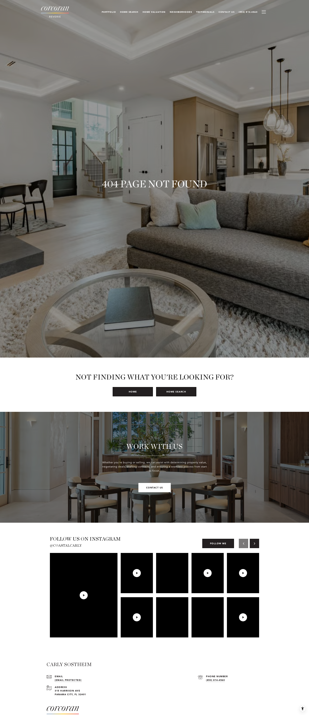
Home (133, 391)
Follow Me (218, 543)
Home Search (176, 391)
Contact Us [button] (154, 487)
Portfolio (109, 12)
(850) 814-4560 (215, 680)
